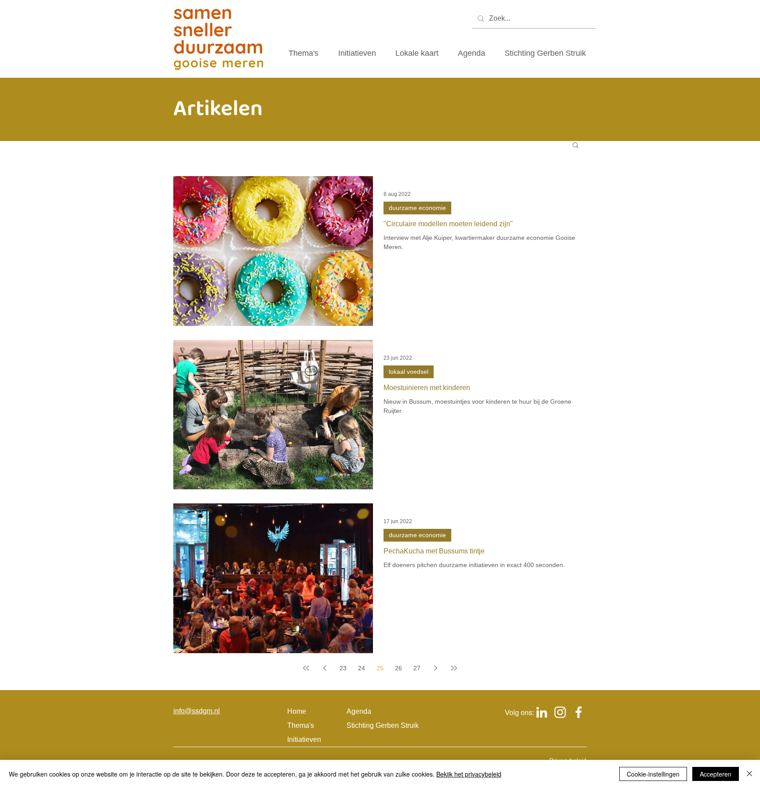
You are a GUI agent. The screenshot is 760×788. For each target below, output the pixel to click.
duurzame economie (417, 207)
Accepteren (715, 774)
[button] (575, 145)
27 (416, 668)
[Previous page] (324, 668)
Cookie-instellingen (653, 774)
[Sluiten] (749, 774)
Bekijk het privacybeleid (468, 774)
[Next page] (435, 668)
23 (343, 668)
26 (398, 668)
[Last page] (454, 668)
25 (380, 668)
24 (361, 668)
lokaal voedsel (408, 371)
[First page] (306, 668)
